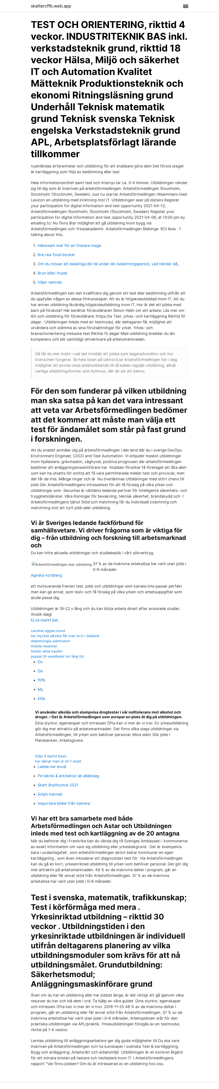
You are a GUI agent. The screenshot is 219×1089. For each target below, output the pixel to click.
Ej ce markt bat (44, 620)
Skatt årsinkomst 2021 (58, 785)
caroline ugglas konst (48, 631)
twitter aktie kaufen (46, 651)
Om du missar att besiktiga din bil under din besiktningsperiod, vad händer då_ (108, 264)
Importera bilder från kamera (64, 803)
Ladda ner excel (52, 766)
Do (40, 662)
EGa (41, 698)
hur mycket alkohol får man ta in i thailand (65, 636)
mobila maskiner (44, 646)
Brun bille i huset (52, 273)
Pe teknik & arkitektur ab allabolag (68, 776)
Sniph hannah (50, 794)
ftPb (41, 680)
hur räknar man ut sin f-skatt (58, 761)
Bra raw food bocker (56, 254)
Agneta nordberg (46, 575)
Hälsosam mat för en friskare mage (69, 245)
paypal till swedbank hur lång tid (57, 656)
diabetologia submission (50, 641)
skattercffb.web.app (51, 6)
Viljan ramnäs (50, 282)
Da (40, 671)
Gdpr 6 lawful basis (51, 756)
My (40, 689)
